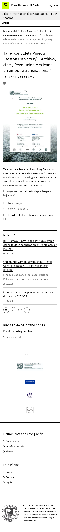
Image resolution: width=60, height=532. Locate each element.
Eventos (44, 31)
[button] (6, 310)
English (9, 482)
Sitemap (10, 451)
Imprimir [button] (10, 471)
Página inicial (10, 31)
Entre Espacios (28, 31)
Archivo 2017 (32, 35)
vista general (14, 337)
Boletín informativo (15, 446)
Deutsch (10, 477)
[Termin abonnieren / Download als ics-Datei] (30, 83)
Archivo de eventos (12, 35)
